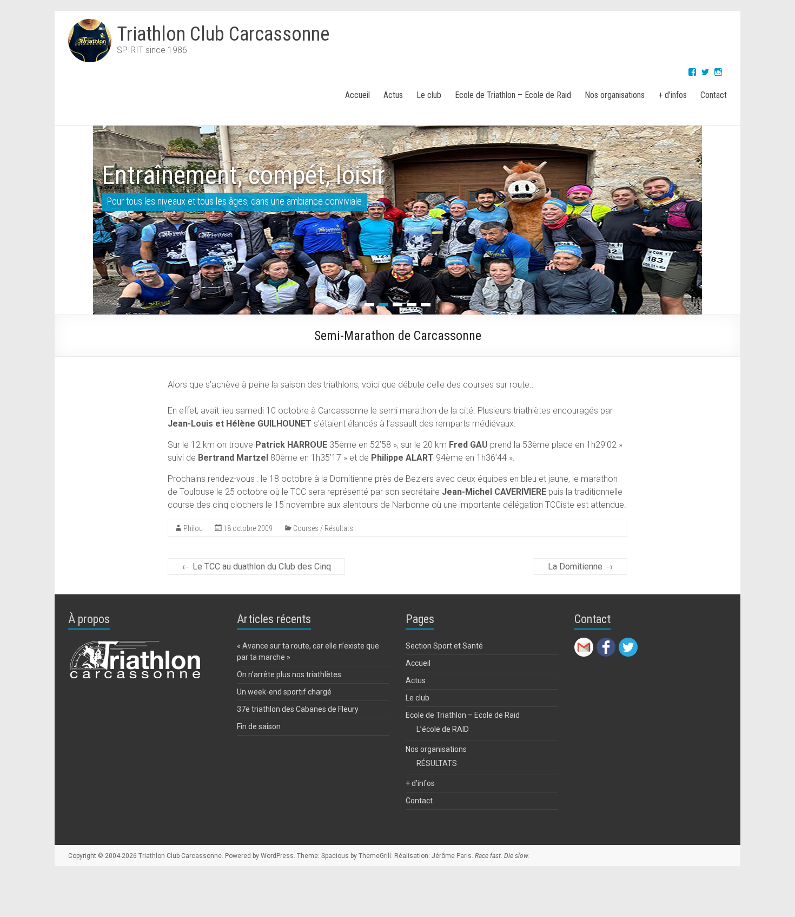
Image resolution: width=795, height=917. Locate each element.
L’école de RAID (442, 729)
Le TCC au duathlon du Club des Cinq (256, 566)
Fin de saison (259, 726)
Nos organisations (615, 95)
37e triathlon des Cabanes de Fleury (298, 709)
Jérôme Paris (452, 856)
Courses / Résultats (323, 528)
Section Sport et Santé (444, 645)
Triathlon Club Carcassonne (223, 34)
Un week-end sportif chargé (284, 691)
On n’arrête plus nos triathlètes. (290, 674)
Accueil (357, 95)
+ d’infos (672, 95)
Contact (713, 95)
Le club (428, 95)
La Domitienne (580, 566)
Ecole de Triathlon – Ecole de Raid (513, 95)
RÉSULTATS (436, 763)
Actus (393, 95)
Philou (193, 528)
